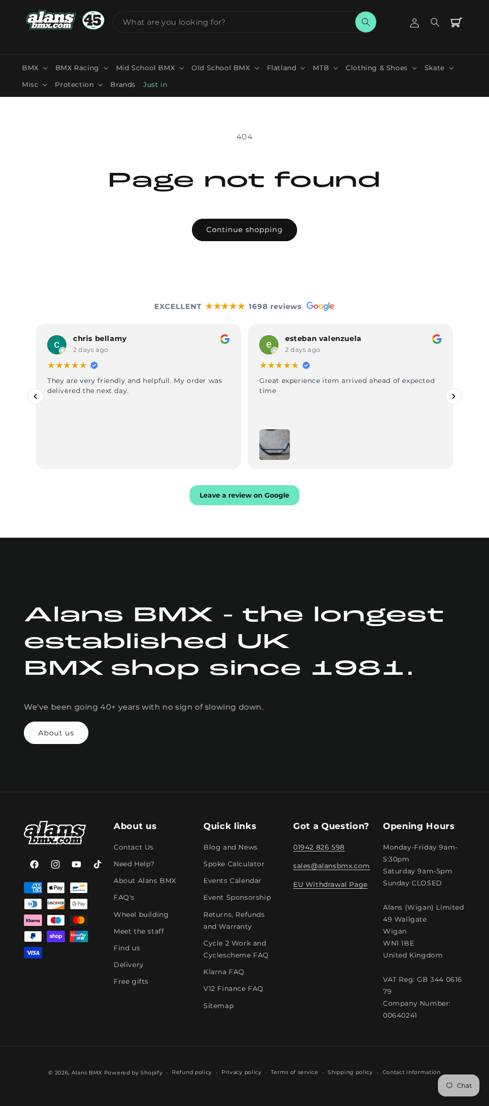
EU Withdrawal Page (330, 884)
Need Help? (134, 864)
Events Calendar (232, 880)
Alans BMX (87, 1072)
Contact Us (134, 847)
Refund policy (192, 1072)
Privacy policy (242, 1072)
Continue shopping (244, 229)
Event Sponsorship (237, 897)
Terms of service (294, 1072)
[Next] (454, 396)
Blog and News (230, 847)
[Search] (365, 21)
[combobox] (244, 22)
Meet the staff (139, 931)
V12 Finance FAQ (233, 988)
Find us (127, 948)
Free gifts (131, 981)
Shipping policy (350, 1072)
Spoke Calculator (234, 864)
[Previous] (35, 396)
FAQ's (124, 897)
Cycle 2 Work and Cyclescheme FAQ (236, 949)
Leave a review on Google (244, 494)
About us (56, 732)
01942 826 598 (319, 847)
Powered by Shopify (133, 1072)
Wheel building (141, 914)
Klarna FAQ (223, 972)
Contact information (412, 1072)
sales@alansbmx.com (331, 865)
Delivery (129, 964)
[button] (35, 68)
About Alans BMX (145, 880)
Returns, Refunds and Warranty (234, 920)
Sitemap (218, 1005)
